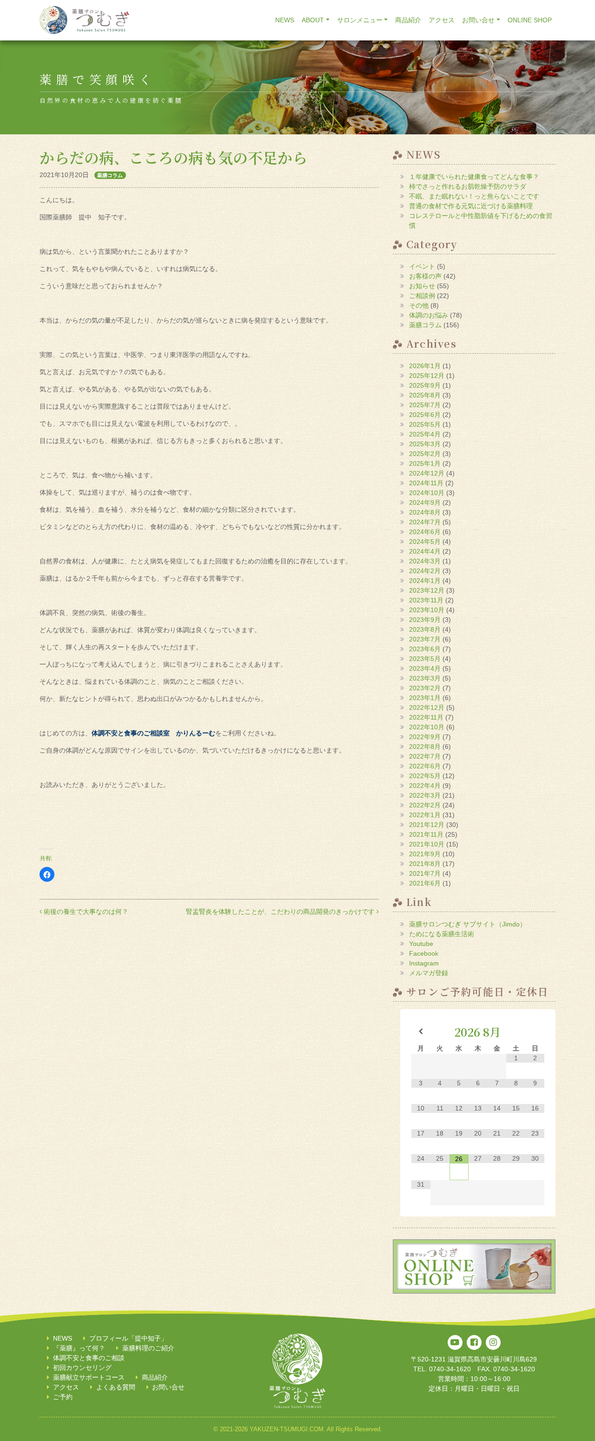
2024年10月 (426, 492)
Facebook (423, 953)
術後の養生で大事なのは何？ (85, 911)
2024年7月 (425, 522)
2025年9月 (425, 385)
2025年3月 (425, 444)
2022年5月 (425, 776)
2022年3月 (425, 795)
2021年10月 (426, 844)
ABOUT (313, 20)
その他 (419, 305)
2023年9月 (425, 619)
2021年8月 (425, 863)
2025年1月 (425, 463)
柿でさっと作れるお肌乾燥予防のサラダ (467, 186)
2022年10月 (426, 727)
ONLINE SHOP (530, 20)
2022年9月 (425, 736)
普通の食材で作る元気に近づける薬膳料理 (471, 206)
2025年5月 (425, 424)
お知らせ (422, 286)
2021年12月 (426, 824)
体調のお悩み (428, 315)
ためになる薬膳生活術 (441, 934)
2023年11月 (426, 600)
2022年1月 (425, 815)
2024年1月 (425, 580)
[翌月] (534, 1032)
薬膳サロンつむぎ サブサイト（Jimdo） (467, 924)
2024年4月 (425, 551)
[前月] (420, 1032)
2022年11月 (426, 717)
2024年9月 (425, 502)
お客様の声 (425, 276)
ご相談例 (422, 295)
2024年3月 (425, 561)
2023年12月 (426, 590)
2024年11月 (426, 483)
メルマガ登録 (428, 973)
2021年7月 (425, 873)
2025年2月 (425, 453)
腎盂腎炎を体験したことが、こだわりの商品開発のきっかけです (281, 911)
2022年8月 (425, 746)
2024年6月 (425, 531)
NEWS (284, 20)
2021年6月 (425, 883)
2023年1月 (425, 697)
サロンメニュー (360, 20)
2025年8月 (425, 395)
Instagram (424, 963)
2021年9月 (425, 854)
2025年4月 (425, 434)
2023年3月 (425, 678)
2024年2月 (425, 571)
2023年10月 (426, 610)
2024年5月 (425, 541)
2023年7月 (425, 639)
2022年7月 (425, 756)
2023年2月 (425, 688)
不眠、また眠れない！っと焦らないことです (474, 196)
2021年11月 (426, 834)
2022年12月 (426, 707)
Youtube (421, 943)
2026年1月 (425, 366)
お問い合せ (478, 20)
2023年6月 (425, 649)
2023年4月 (425, 668)
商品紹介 (408, 20)
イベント (422, 266)
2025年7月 (425, 405)
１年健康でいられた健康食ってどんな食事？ (474, 176)
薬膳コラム (110, 175)
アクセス (442, 20)
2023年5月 (425, 658)
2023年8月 (425, 629)
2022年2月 (425, 805)
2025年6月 (425, 414)
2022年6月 (425, 766)
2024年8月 (425, 512)
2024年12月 (426, 473)
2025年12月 (426, 375)
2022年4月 (425, 785)
